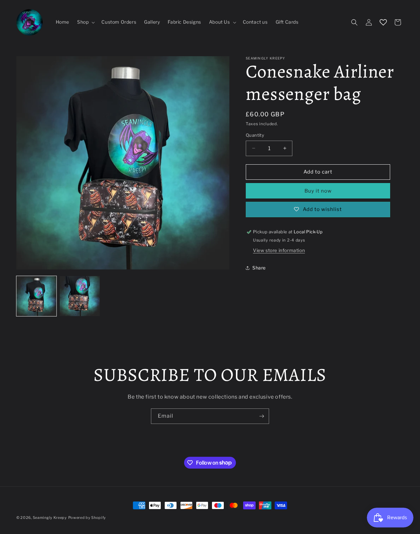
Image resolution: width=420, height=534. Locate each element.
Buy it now (318, 191)
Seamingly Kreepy (50, 517)
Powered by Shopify (87, 517)
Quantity (255, 135)
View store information (279, 250)
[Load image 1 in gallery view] (36, 296)
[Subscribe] (261, 416)
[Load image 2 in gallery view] (80, 296)
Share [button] (259, 267)
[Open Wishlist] (383, 22)
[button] (85, 22)
